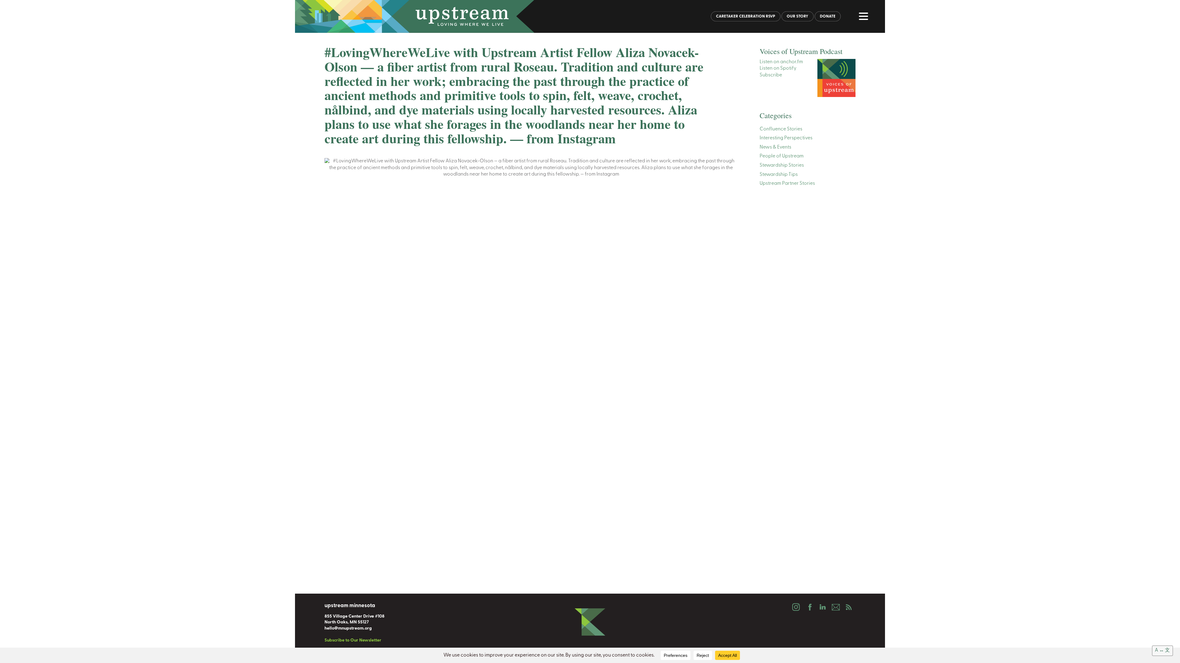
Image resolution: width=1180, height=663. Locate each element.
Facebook (809, 607)
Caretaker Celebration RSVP (745, 16)
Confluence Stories (781, 129)
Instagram (796, 607)
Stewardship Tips (779, 174)
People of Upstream (782, 156)
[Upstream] (590, 16)
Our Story (797, 16)
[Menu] (865, 17)
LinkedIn (822, 607)
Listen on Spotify (778, 68)
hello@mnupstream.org (348, 628)
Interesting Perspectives (786, 138)
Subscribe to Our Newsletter (352, 640)
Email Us (835, 607)
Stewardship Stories (782, 165)
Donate (828, 16)
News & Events (775, 147)
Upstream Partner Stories (787, 183)
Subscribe (771, 75)
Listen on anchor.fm (781, 62)
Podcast (849, 607)
